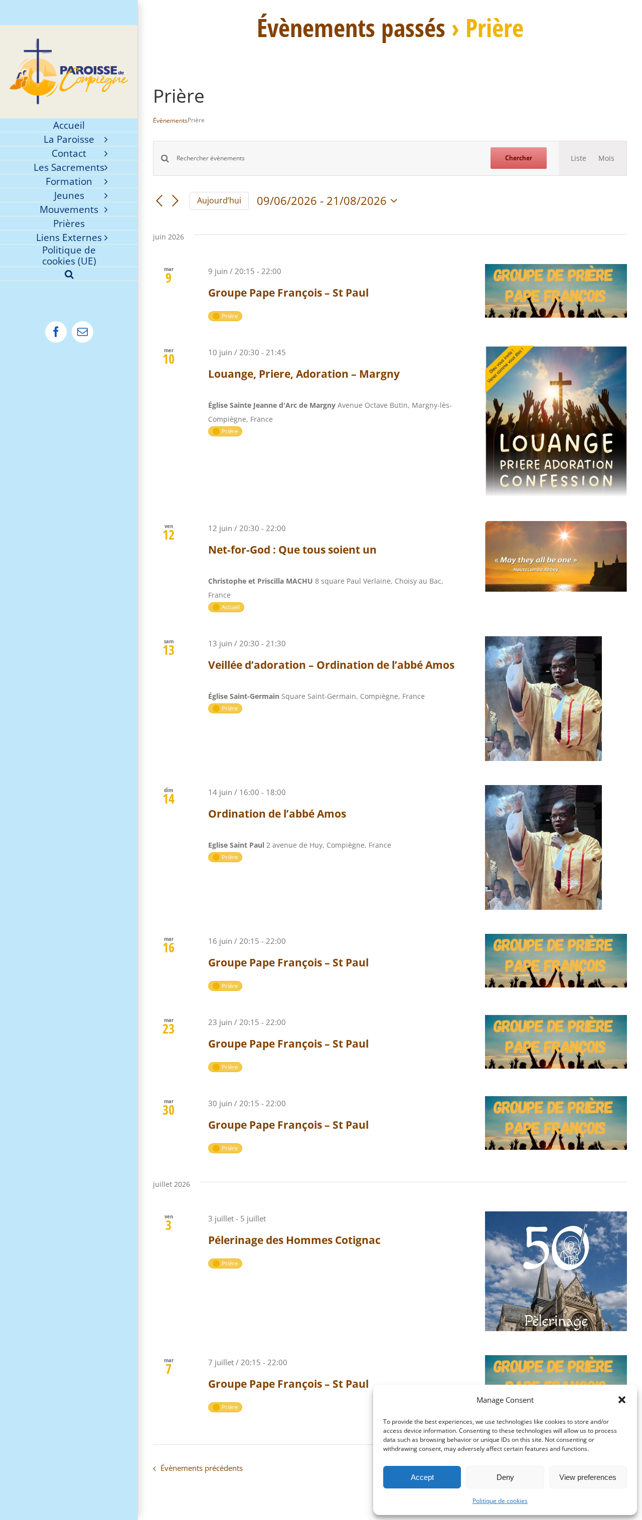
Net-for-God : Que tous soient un (292, 550)
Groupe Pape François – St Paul (288, 293)
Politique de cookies (500, 1500)
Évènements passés (351, 28)
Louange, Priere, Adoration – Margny (304, 374)
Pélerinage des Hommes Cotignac (294, 1240)
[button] (622, 1400)
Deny (505, 1477)
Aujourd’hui (219, 200)
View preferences (587, 1477)
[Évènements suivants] (176, 201)
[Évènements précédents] (159, 201)
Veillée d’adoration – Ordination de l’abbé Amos (331, 665)
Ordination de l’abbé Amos (277, 814)
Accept (422, 1477)
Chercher (518, 157)
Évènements (170, 121)
